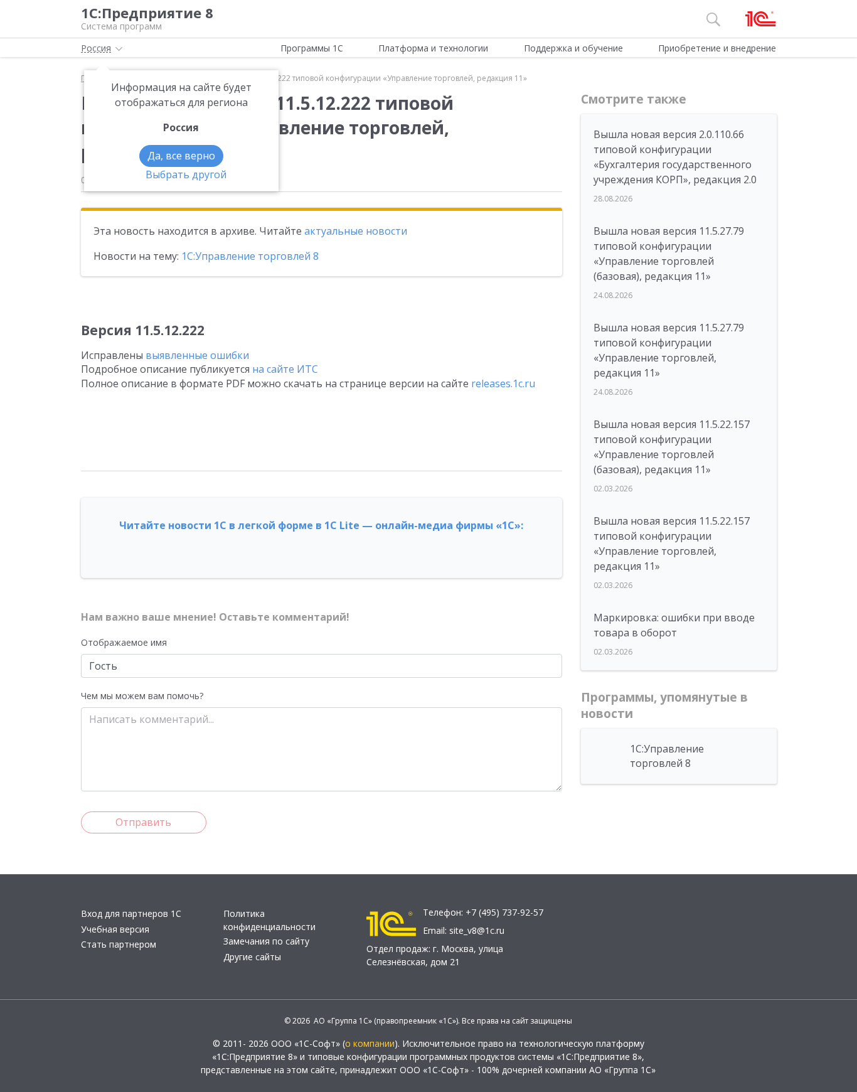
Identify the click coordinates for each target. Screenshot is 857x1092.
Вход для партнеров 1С (131, 913)
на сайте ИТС (285, 369)
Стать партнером (118, 944)
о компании (370, 1043)
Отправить (143, 822)
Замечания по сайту (266, 941)
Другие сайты (252, 957)
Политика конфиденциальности (269, 920)
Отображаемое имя (124, 642)
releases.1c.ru (503, 383)
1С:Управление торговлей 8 (250, 256)
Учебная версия (115, 929)
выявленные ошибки (197, 355)
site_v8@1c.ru (476, 930)
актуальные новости (355, 231)
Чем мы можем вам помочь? (142, 696)
